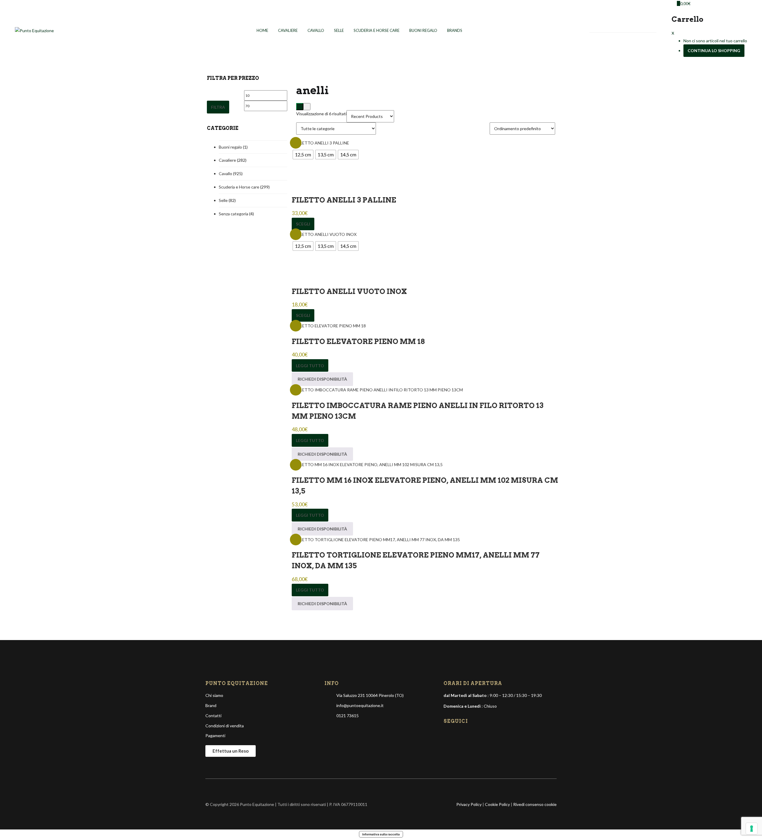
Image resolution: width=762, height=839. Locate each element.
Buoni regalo (423, 30)
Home (262, 30)
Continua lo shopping (714, 50)
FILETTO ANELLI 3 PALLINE (344, 200)
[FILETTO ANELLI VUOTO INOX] (324, 233)
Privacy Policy (469, 804)
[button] (682, 3)
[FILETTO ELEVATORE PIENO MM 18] (329, 325)
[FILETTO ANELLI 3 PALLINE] (320, 142)
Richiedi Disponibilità (322, 379)
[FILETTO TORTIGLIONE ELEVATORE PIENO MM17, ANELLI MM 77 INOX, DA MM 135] (376, 538)
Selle (339, 30)
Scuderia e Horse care (239, 186)
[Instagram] (459, 735)
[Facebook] (449, 735)
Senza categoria (233, 213)
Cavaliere (288, 30)
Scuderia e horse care (376, 30)
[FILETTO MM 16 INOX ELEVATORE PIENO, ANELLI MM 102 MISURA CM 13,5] (367, 464)
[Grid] (299, 106)
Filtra (218, 107)
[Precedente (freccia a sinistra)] (10, 420)
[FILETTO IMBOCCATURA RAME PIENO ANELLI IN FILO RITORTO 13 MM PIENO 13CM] (377, 389)
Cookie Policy (497, 804)
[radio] (303, 154)
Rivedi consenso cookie (535, 804)
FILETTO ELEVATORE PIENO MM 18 (358, 341)
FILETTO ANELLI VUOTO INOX (349, 291)
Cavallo (315, 30)
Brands (454, 30)
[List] (306, 106)
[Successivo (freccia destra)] (751, 420)
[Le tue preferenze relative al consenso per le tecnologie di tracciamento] (751, 828)
